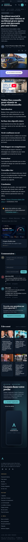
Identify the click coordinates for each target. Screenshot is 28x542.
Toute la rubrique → (21, 326)
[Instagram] (2, 469)
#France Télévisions (14, 218)
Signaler (16, 283)
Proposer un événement (7, 500)
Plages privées (4, 507)
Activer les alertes (9, 406)
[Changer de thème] (19, 4)
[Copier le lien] (25, 50)
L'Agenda (3, 495)
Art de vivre (4, 488)
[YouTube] (6, 469)
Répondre (9, 283)
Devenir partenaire (5, 523)
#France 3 (4, 218)
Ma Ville (3, 481)
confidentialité (11, 538)
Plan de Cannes (5, 512)
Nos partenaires (5, 521)
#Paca (23, 218)
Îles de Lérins (4, 509)
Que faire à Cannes (5, 498)
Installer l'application (12, 402)
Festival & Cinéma (5, 477)
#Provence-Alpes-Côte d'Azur (9, 221)
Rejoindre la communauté (14, 315)
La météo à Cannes (6, 505)
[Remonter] (25, 540)
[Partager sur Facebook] (19, 50)
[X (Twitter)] (12, 469)
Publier (23, 271)
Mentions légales (5, 528)
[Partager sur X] (22, 50)
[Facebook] (9, 469)
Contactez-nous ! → (12, 212)
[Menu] (25, 4)
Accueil (3, 9)
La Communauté (5, 502)
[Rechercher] (15, 4)
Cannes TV (4, 484)
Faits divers (10, 9)
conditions (19, 538)
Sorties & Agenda (5, 486)
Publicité (3, 526)
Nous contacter (5, 519)
